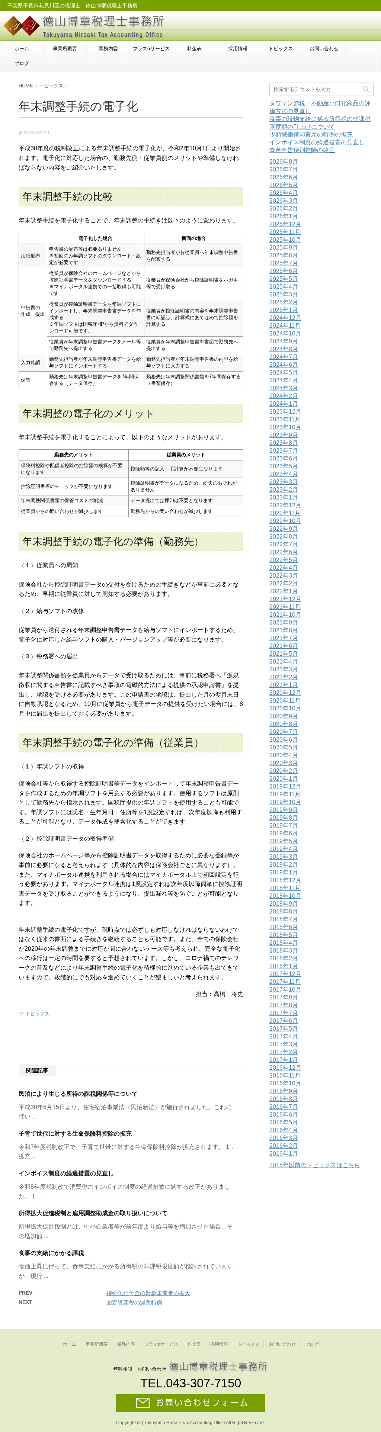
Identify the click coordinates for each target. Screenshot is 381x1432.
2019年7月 (283, 825)
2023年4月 (283, 474)
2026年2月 (283, 208)
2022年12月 (285, 505)
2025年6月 (283, 271)
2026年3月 (283, 201)
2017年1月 (283, 1060)
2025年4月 (283, 286)
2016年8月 (283, 1099)
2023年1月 (283, 497)
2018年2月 (283, 958)
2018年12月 (285, 880)
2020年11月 (285, 700)
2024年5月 (283, 372)
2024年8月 (283, 349)
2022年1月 (283, 591)
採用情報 (237, 48)
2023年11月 (285, 419)
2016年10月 (285, 1083)
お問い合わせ (324, 48)
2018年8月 (283, 911)
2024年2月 (283, 396)
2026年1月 (283, 216)
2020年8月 (283, 724)
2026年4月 (283, 193)
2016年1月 (283, 1153)
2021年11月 (285, 607)
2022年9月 (283, 529)
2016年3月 (283, 1138)
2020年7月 (283, 732)
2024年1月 (283, 404)
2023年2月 (283, 490)
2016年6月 (283, 1114)
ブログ (22, 63)
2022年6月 (283, 552)
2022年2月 (283, 583)
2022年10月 (285, 521)
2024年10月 (285, 333)
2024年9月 (283, 341)
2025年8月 (283, 255)
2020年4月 (283, 755)
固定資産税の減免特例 (134, 1302)
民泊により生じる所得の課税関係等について (78, 1094)
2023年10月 (285, 427)
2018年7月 (283, 919)
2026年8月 (283, 161)
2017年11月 (285, 982)
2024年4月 (283, 380)
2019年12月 (285, 786)
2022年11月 (285, 513)
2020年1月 (283, 779)
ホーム (22, 48)
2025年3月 (283, 294)
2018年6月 (283, 927)
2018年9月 (283, 903)
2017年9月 (283, 997)
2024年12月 (285, 318)
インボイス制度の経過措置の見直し (66, 1173)
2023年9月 (283, 435)
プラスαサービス (151, 48)
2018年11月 (285, 888)
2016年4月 (283, 1130)
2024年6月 (283, 365)
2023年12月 (285, 411)
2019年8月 (283, 818)
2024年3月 (283, 388)
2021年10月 (285, 614)
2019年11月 (285, 794)
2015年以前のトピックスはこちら (314, 1165)
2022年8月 (283, 536)
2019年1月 (283, 872)
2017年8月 (283, 1005)
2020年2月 (283, 771)
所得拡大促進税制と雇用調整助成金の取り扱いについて (93, 1213)
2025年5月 (283, 279)
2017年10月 (285, 989)
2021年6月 (283, 646)
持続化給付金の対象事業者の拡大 (148, 1293)
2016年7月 (283, 1107)
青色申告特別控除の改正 (302, 150)
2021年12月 (285, 599)
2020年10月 (285, 708)
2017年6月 (283, 1021)
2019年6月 (283, 833)
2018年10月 (285, 896)
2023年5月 (283, 466)
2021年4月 (283, 661)
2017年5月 (283, 1028)
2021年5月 (283, 654)
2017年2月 (283, 1052)
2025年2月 (283, 302)
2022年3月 (283, 575)
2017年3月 (283, 1044)
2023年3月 (283, 482)
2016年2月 (283, 1146)
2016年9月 (283, 1091)
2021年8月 (283, 630)
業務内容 (108, 48)
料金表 (194, 48)
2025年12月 (285, 224)
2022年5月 (283, 560)
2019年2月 (283, 864)
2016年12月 (285, 1068)
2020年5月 (283, 747)
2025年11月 (285, 232)
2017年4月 (283, 1036)
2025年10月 (285, 240)
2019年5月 (283, 841)
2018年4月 (283, 943)
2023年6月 (283, 458)
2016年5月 (283, 1122)
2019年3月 (283, 857)
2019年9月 (283, 810)
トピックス (281, 48)
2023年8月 (283, 443)
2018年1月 (283, 966)
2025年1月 (283, 310)
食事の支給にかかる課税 (51, 1253)
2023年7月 (283, 450)
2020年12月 (285, 693)
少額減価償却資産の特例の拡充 (311, 134)
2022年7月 (283, 544)
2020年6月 (283, 739)
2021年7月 (283, 638)
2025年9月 (283, 247)
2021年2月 (283, 677)
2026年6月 (283, 177)
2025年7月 (283, 263)
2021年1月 (283, 685)
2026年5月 (283, 185)
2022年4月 (283, 568)
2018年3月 (283, 950)
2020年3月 (283, 763)
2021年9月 (283, 622)
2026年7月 (283, 169)
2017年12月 (285, 974)
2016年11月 (285, 1075)
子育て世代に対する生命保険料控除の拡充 (75, 1133)
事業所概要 (65, 48)
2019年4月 (283, 849)
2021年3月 (283, 669)
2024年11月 (285, 325)
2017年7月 (283, 1013)
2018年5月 (283, 935)
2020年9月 (283, 716)
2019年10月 (285, 802)
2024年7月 (283, 357)
